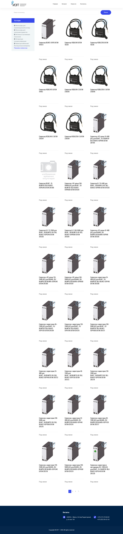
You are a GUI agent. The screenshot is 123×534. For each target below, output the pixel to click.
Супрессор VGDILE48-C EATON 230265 (74, 90)
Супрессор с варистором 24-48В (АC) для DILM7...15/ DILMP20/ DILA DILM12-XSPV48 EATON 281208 (100, 280)
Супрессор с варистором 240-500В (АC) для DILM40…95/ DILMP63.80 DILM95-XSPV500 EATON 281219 (74, 468)
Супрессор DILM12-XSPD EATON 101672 (48, 44)
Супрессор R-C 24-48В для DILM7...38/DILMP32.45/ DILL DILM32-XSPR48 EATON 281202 (100, 185)
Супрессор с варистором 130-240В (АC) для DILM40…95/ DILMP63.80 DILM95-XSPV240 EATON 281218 (48, 468)
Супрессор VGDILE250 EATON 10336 (99, 44)
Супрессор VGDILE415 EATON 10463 (48, 90)
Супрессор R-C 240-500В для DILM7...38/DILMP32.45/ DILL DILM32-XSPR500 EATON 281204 (74, 233)
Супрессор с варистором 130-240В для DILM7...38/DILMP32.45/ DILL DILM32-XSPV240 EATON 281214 (99, 375)
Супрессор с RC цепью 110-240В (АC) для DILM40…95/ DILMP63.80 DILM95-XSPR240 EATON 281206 (48, 280)
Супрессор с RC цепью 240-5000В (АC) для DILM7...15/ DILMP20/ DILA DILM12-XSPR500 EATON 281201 (73, 186)
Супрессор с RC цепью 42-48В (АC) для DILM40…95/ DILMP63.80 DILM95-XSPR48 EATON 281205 (99, 233)
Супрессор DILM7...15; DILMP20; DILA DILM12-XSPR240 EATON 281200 (46, 185)
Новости (73, 4)
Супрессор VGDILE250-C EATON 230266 (100, 90)
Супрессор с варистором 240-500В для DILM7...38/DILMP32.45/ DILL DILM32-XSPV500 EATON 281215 (48, 422)
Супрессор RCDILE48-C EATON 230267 (48, 137)
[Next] (78, 491)
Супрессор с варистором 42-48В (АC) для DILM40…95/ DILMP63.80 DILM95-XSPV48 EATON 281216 (73, 421)
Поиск (106, 12)
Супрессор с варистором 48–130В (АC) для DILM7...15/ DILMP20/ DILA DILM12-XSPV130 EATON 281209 (48, 327)
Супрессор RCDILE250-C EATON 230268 (74, 137)
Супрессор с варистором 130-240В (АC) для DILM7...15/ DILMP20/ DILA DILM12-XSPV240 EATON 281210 (74, 327)
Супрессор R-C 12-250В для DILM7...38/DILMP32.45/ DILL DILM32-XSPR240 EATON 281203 (48, 233)
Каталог (64, 4)
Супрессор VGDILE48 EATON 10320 (73, 44)
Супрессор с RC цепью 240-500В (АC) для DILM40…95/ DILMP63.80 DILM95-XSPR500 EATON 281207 (74, 280)
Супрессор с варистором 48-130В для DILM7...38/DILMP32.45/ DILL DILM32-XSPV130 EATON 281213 (74, 375)
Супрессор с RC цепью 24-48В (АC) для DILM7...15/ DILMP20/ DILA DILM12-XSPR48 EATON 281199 (99, 139)
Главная (55, 4)
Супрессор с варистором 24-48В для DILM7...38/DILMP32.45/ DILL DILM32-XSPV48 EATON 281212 (48, 374)
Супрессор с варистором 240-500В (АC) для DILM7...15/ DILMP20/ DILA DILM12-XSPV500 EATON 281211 (99, 327)
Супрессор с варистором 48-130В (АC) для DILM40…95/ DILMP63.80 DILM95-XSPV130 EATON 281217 (99, 421)
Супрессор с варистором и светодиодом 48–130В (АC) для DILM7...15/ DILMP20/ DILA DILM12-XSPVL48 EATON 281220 (99, 469)
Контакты (83, 4)
